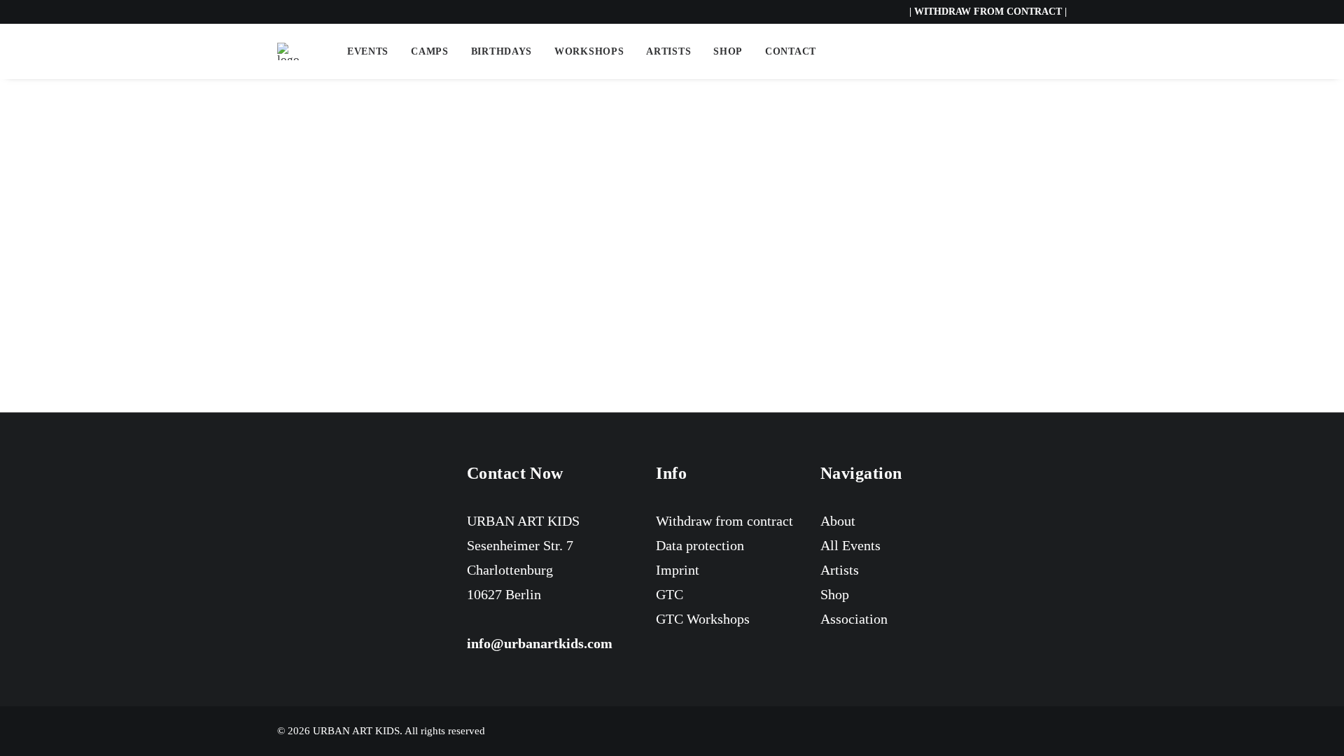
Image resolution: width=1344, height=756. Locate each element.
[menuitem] (367, 51)
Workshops (589, 51)
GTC (669, 594)
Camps (430, 51)
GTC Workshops (703, 618)
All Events (850, 545)
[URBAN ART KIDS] (288, 51)
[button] (1017, 51)
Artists (668, 51)
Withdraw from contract (724, 520)
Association (854, 618)
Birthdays (501, 51)
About (837, 520)
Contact (790, 51)
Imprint (677, 570)
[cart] (1057, 51)
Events (367, 51)
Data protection (700, 545)
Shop (728, 51)
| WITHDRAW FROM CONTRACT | (988, 11)
